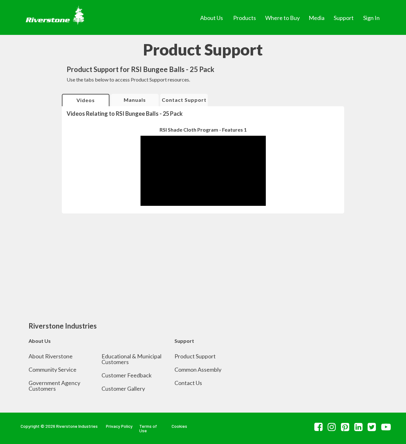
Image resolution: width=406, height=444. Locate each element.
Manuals (135, 100)
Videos (85, 100)
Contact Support (184, 100)
